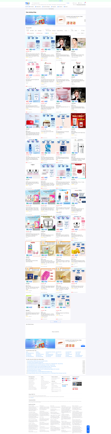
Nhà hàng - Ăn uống (65, 423)
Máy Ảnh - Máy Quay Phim (76, 419)
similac (76, 401)
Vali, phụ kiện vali (58, 407)
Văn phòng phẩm (68, 431)
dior (31, 401)
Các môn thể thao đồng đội (77, 415)
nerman (65, 401)
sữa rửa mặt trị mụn (58, 355)
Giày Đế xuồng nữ (44, 420)
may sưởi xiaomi (76, 429)
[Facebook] (73, 378)
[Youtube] (75, 378)
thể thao (50, 4)
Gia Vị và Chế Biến (54, 428)
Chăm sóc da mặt (31, 424)
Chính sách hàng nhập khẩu (32, 387)
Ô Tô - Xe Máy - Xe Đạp (65, 426)
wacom (67, 401)
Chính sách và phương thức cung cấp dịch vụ (56, 387)
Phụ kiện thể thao (77, 413)
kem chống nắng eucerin (79, 355)
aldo (56, 401)
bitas (80, 401)
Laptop (57, 418)
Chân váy (45, 408)
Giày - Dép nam (42, 422)
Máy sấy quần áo (76, 409)
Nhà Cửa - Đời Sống (53, 419)
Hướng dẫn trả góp (31, 386)
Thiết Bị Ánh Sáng (77, 421)
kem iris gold (59, 4)
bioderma (48, 401)
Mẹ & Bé (66, 409)
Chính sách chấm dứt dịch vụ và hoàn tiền (56, 389)
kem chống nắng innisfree (49, 354)
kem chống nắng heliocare (30, 356)
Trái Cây (30, 413)
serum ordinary (78, 354)
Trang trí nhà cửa (52, 420)
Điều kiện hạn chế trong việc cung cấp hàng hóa (56, 384)
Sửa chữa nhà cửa (54, 421)
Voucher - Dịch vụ (64, 421)
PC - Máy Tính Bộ (54, 418)
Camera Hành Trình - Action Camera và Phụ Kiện (77, 422)
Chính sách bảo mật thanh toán (45, 381)
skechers (54, 401)
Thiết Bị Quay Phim (76, 424)
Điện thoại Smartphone (31, 420)
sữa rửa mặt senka (58, 356)
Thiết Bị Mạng (54, 417)
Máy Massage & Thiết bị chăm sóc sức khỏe (34, 426)
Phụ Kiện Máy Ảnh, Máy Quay (76, 420)
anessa (70, 401)
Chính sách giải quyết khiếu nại (45, 383)
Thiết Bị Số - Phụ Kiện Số (65, 414)
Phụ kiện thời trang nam (55, 410)
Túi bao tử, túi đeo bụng (46, 431)
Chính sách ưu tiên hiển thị (55, 386)
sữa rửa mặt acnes (48, 356)
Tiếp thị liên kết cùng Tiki (44, 386)
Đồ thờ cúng (53, 424)
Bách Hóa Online (53, 426)
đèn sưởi (76, 427)
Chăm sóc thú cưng (52, 427)
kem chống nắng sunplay (39, 356)
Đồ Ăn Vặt (53, 429)
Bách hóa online (65, 410)
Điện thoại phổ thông (32, 421)
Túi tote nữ (44, 428)
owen (42, 401)
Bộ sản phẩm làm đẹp (33, 429)
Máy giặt (75, 408)
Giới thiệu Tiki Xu (43, 385)
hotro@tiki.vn (35, 388)
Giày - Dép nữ (42, 417)
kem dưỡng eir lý (54, 4)
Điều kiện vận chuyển (43, 388)
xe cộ (37, 4)
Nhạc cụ (56, 424)
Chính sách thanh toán (54, 385)
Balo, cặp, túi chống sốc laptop (55, 407)
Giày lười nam (41, 423)
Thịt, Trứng (32, 413)
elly (50, 401)
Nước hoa (31, 428)
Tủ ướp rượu (80, 409)
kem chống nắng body (79, 356)
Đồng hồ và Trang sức (53, 412)
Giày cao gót (41, 418)
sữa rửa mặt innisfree (59, 354)
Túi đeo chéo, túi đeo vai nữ (43, 427)
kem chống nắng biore (69, 356)
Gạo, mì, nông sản (32, 415)
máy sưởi (73, 427)
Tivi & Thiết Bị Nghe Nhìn (65, 412)
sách (47, 4)
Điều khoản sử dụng (43, 384)
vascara (30, 401)
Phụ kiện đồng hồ (54, 413)
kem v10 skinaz (63, 4)
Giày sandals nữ (44, 419)
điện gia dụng (33, 4)
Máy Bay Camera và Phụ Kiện (77, 424)
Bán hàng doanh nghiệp (44, 387)
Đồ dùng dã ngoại (77, 412)
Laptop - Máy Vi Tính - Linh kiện (55, 415)
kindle (63, 401)
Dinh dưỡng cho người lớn (33, 409)
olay (74, 401)
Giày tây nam (45, 423)
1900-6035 (32, 378)
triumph (58, 401)
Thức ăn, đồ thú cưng (32, 417)
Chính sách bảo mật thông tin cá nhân (45, 382)
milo (52, 401)
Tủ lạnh (75, 407)
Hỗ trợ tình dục (35, 428)
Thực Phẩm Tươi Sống (32, 412)
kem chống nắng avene (49, 355)
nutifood (61, 401)
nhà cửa (45, 4)
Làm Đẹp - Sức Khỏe (32, 423)
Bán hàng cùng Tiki (54, 379)
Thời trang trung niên (43, 409)
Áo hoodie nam (43, 413)
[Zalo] (76, 378)
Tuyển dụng (42, 380)
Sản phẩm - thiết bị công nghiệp (66, 411)
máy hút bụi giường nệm (77, 430)
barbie (40, 401)
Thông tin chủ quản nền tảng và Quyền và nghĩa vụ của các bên (56, 391)
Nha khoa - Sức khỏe (66, 424)
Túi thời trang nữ (42, 426)
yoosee (72, 401)
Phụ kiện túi (47, 428)
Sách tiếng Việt (63, 431)
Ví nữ (47, 427)
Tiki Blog (42, 379)
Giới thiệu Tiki (42, 378)
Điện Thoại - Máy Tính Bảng (33, 419)
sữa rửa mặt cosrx (28, 354)
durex (46, 401)
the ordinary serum (28, 355)
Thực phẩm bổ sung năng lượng (77, 417)
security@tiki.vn (35, 389)
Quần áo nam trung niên (44, 415)
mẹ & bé (39, 4)
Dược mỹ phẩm (35, 429)
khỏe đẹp (42, 4)
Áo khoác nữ (45, 407)
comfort (78, 401)
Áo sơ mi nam (44, 412)
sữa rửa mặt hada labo (69, 354)
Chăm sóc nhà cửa (33, 418)
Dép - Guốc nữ (45, 418)
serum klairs (67, 355)
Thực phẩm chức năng (33, 425)
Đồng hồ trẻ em (58, 413)
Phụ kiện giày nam (43, 424)
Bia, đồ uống (31, 416)
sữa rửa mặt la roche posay (40, 354)
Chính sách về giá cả (54, 382)
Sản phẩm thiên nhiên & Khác (33, 427)
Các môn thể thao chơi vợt (77, 416)
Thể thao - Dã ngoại (65, 408)
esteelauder (34, 401)
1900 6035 (32, 397)
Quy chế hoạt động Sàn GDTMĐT (56, 378)
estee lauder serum (38, 355)
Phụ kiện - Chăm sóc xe (64, 427)
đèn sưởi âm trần (76, 432)
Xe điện (69, 427)
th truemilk (37, 401)
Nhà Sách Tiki (63, 430)
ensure (44, 401)
